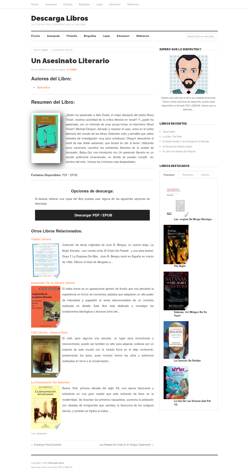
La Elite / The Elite (172, 136)
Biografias (84, 4)
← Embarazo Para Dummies (46, 444)
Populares (169, 174)
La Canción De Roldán (187, 360)
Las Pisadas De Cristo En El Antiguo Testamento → (126, 444)
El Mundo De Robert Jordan (177, 146)
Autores (205, 174)
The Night (180, 266)
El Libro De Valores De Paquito (179, 151)
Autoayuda (51, 4)
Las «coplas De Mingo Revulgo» (193, 219)
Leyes (99, 4)
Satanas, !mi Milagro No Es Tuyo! (190, 313)
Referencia (133, 4)
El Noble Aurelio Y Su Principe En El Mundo (186, 141)
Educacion (115, 4)
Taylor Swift (169, 131)
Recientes (187, 174)
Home (45, 49)
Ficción (35, 4)
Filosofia (67, 4)
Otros (73, 69)
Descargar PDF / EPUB (93, 215)
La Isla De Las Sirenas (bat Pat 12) (192, 402)
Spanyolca (43, 87)
